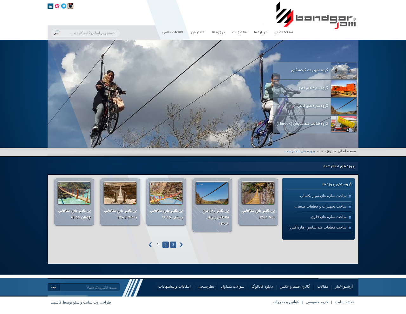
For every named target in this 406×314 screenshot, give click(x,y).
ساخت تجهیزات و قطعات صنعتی (321, 206)
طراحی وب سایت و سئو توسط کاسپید (81, 302)
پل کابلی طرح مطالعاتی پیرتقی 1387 (166, 214)
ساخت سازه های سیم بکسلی (323, 196)
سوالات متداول (233, 286)
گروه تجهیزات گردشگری (309, 70)
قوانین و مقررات (286, 302)
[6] (50, 6)
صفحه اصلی (284, 32)
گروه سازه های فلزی (313, 88)
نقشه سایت (344, 302)
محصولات (239, 32)
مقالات (322, 286)
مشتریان (197, 32)
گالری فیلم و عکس (295, 286)
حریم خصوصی (317, 302)
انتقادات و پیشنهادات (174, 286)
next (340, 92)
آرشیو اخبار (344, 286)
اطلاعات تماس (172, 32)
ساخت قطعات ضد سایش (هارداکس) (318, 227)
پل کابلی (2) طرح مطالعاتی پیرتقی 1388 (215, 217)
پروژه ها (218, 32)
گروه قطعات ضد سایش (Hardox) (302, 124)
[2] (64, 6)
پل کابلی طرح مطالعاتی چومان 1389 (74, 214)
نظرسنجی (206, 286)
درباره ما (260, 32)
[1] (57, 6)
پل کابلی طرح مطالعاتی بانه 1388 (258, 214)
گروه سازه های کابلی (313, 106)
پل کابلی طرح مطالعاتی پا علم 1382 (120, 214)
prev (65, 92)
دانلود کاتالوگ (262, 286)
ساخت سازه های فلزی (329, 217)
